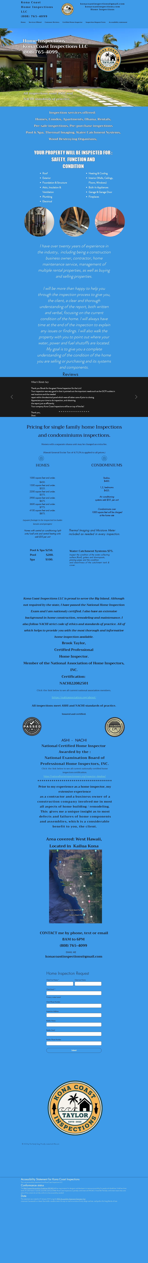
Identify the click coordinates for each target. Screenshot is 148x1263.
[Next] (136, 397)
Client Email (50, 989)
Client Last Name (80, 980)
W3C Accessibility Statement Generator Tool (71, 1199)
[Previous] (12, 397)
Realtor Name (50, 1021)
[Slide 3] (63, 411)
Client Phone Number (53, 1002)
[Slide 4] (65, 411)
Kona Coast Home (31, 4)
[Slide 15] (86, 411)
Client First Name (52, 980)
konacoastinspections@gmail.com (102, 4)
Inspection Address (52, 1011)
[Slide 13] (82, 411)
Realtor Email (50, 1030)
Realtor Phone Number (53, 1039)
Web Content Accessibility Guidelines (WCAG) (39, 1188)
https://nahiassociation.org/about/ (74, 697)
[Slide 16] (88, 411)
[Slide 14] (84, 411)
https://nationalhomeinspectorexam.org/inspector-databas (74, 776)
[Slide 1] (59, 411)
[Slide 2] (61, 411)
